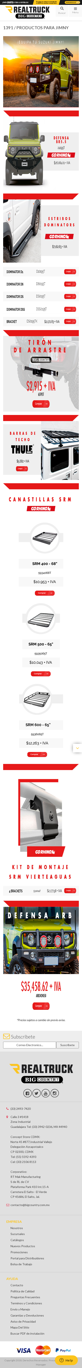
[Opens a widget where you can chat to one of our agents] (66, 1360)
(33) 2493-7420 (21, 1108)
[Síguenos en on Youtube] (45, 1093)
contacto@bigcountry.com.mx (30, 1205)
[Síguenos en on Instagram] (54, 1093)
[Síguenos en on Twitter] (36, 1093)
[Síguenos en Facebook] (27, 1093)
